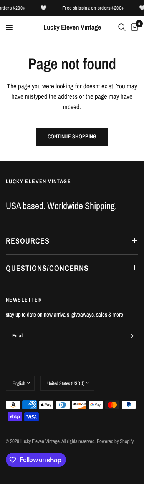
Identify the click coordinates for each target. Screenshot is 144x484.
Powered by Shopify (115, 441)
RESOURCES (28, 240)
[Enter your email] (130, 336)
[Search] (122, 27)
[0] (133, 27)
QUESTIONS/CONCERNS (47, 268)
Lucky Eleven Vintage (72, 27)
